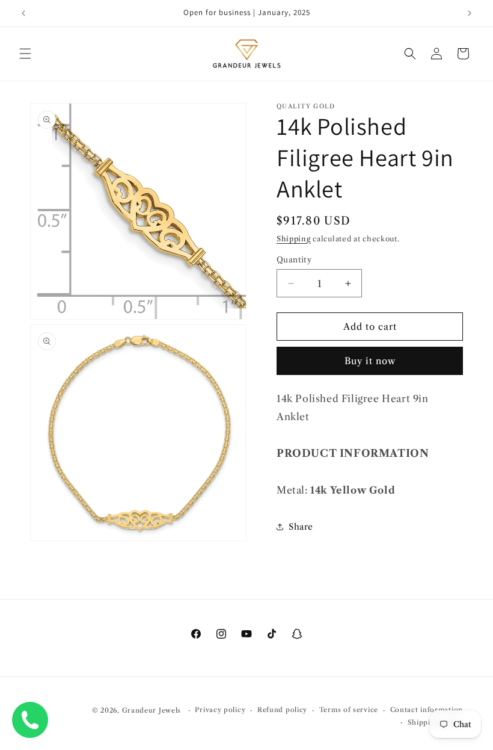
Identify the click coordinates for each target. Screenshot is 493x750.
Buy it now (370, 361)
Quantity (294, 259)
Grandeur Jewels (152, 710)
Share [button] (301, 526)
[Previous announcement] (23, 13)
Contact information (426, 709)
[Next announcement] (469, 13)
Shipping (294, 238)
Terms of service (348, 709)
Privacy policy (220, 709)
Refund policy (282, 709)
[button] (25, 53)
